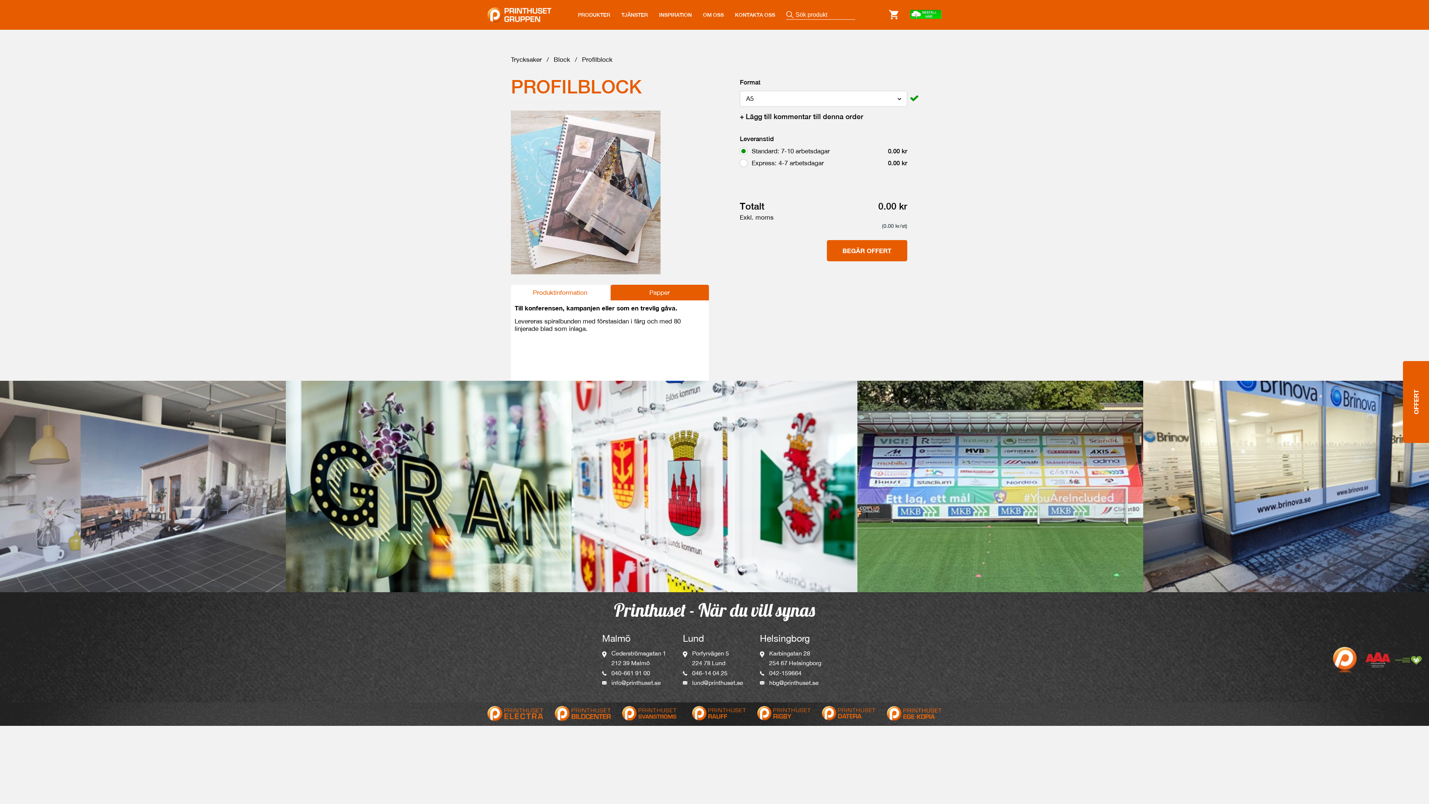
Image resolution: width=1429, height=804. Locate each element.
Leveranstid (757, 139)
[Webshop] (925, 15)
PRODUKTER (594, 15)
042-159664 (785, 673)
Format (750, 82)
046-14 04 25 (710, 673)
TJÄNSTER (634, 15)
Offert (1416, 402)
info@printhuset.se (636, 682)
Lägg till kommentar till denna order (801, 116)
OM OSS (713, 15)
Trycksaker (526, 59)
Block (562, 59)
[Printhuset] (519, 10)
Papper (659, 292)
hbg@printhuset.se (794, 682)
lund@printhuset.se (717, 682)
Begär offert (867, 251)
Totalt (752, 206)
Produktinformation (560, 292)
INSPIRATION (675, 15)
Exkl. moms (757, 217)
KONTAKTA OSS (755, 15)
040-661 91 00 (630, 673)
